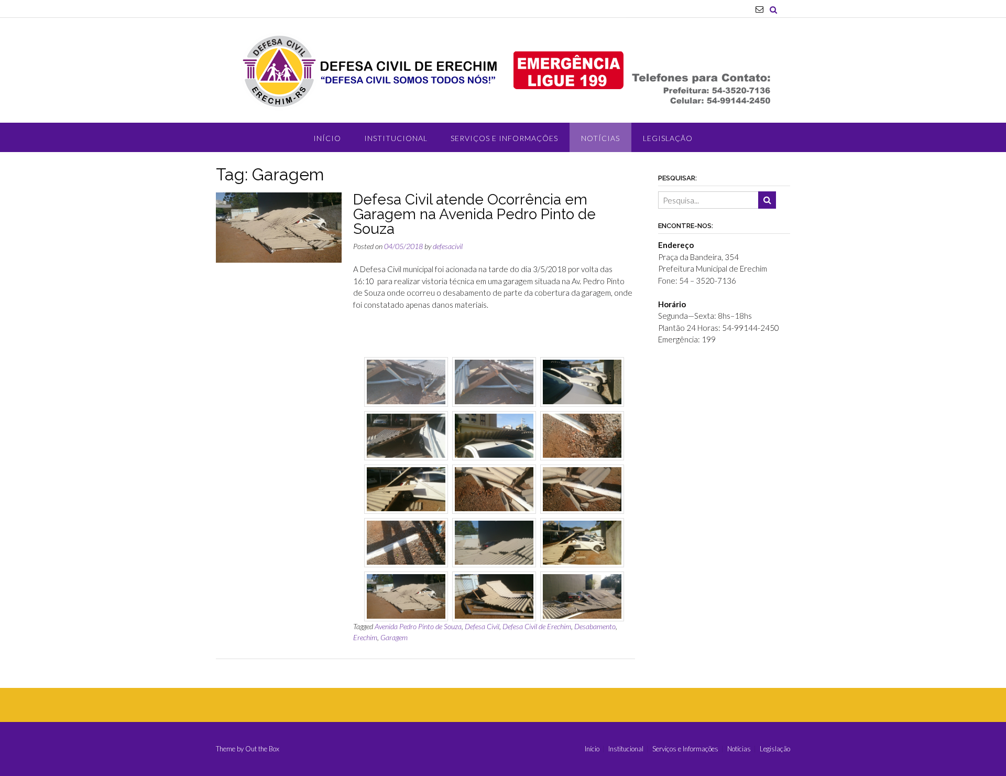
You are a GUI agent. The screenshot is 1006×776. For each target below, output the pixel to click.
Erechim (365, 637)
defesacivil (448, 246)
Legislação (668, 138)
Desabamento (595, 626)
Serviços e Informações (504, 138)
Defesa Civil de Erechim (536, 626)
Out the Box (262, 749)
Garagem (394, 637)
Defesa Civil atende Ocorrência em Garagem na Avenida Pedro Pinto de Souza (474, 214)
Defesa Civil (482, 626)
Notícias (600, 138)
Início (327, 138)
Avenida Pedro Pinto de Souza (418, 626)
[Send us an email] (759, 9)
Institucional (396, 138)
